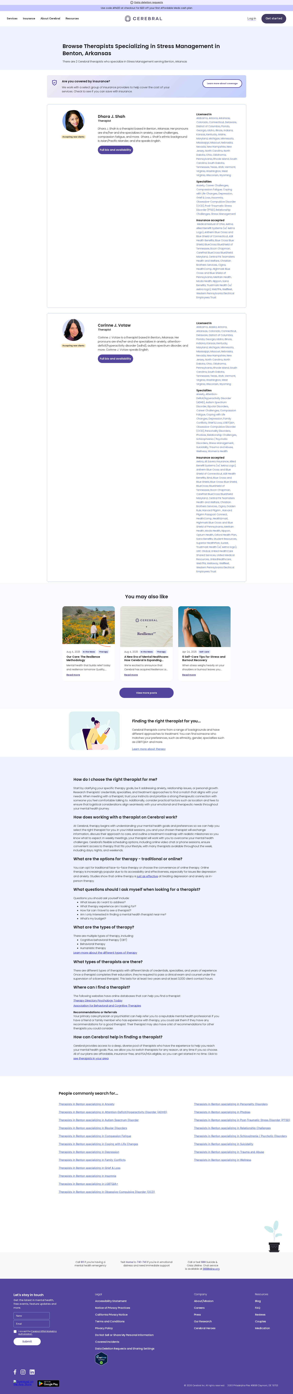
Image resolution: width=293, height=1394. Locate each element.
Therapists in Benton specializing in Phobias (222, 1112)
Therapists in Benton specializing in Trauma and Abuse (229, 1152)
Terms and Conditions (110, 1321)
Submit (27, 1341)
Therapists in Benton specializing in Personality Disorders (231, 1104)
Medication (262, 1328)
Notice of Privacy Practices (112, 1308)
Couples (260, 1321)
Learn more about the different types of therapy (105, 953)
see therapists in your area (91, 1058)
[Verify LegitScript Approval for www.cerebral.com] (101, 1364)
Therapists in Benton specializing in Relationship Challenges (232, 1128)
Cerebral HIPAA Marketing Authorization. (37, 1332)
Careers (199, 1308)
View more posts (146, 693)
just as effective (147, 876)
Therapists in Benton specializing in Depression (89, 1152)
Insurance (29, 18)
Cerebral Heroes (205, 1328)
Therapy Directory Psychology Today (97, 1001)
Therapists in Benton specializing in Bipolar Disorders (93, 1128)
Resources (72, 18)
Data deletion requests (148, 2)
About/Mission (203, 1301)
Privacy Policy (104, 1328)
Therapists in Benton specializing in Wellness (222, 1160)
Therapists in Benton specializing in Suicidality (223, 1144)
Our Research (203, 1321)
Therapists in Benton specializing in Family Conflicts (92, 1160)
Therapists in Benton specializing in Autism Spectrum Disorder (99, 1120)
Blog (258, 1301)
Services (12, 18)
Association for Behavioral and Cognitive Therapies (107, 1006)
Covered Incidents (107, 1342)
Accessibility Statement (111, 1301)
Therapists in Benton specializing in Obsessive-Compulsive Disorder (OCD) (107, 1191)
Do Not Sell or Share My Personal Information (124, 1335)
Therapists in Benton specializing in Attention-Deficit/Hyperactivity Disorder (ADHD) (113, 1112)
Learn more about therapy (149, 749)
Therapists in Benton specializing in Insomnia (87, 1176)
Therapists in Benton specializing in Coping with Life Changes (98, 1144)
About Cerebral (50, 18)
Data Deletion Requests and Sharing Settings (124, 1349)
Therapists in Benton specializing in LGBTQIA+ (88, 1184)
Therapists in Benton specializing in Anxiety (86, 1104)
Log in (251, 18)
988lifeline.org (211, 1269)
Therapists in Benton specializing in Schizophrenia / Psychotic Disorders (240, 1136)
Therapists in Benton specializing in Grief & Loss (89, 1168)
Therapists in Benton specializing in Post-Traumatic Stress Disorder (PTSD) (242, 1120)
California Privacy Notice (111, 1315)
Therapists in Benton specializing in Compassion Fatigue (95, 1136)
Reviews (260, 1315)
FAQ (257, 1308)
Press (197, 1315)
